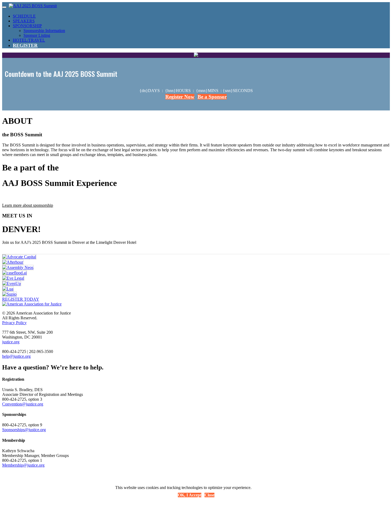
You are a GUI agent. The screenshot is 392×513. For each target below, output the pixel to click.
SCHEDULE (24, 16)
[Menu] (4, 7)
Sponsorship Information (44, 30)
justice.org (10, 342)
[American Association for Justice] (32, 304)
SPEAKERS (24, 21)
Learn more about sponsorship (27, 205)
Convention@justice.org (22, 404)
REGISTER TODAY (20, 299)
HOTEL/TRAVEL (29, 40)
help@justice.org (16, 356)
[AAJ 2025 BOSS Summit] (32, 5)
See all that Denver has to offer (30, 247)
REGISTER (25, 45)
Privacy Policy (14, 322)
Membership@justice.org (23, 465)
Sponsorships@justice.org (24, 429)
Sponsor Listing (36, 35)
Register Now (179, 97)
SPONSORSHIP (27, 25)
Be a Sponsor (212, 97)
